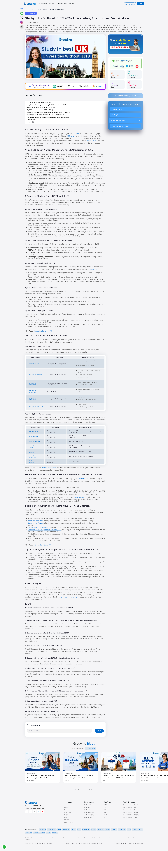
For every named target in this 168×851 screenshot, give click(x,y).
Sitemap (66, 819)
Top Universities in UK (129, 810)
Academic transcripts (35, 521)
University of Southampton (33, 391)
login (140, 3)
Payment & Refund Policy (95, 843)
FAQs (65, 817)
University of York (34, 431)
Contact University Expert (125, 96)
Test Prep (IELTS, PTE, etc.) (120, 126)
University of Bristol (35, 364)
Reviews (140, 843)
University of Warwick (35, 374)
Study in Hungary (89, 815)
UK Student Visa (83, 479)
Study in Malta (88, 817)
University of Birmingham (32, 384)
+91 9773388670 (36, 806)
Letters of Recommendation (38, 527)
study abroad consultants (69, 597)
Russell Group (91, 141)
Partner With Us (68, 822)
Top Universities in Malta (130, 817)
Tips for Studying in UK (42, 545)
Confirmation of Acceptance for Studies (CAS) (44, 530)
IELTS (78, 134)
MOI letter (71, 136)
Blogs (66, 815)
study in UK (94, 269)
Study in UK (87, 805)
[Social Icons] (26, 811)
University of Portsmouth (32, 456)
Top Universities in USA (129, 807)
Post (99, 730)
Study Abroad (43, 3)
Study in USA (87, 807)
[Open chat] (4, 847)
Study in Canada (89, 810)
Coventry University (34, 441)
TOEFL (105, 812)
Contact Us (67, 812)
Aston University (33, 436)
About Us (67, 805)
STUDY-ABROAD (31, 13)
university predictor (49, 468)
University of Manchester (32, 398)
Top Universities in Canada (131, 805)
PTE (41, 138)
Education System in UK (43, 331)
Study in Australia (89, 812)
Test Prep (52, 3)
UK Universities (79, 497)
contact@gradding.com (37, 808)
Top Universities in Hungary (131, 815)
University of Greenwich (32, 446)
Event (66, 807)
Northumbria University (32, 451)
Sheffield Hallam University (33, 461)
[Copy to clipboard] (21, 26)
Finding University (117, 109)
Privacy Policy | (70, 843)
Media (66, 810)
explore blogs (90, 748)
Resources (71, 3)
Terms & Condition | (81, 843)
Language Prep (61, 3)
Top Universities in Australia (131, 812)
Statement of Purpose (36, 523)
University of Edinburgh (36, 406)
